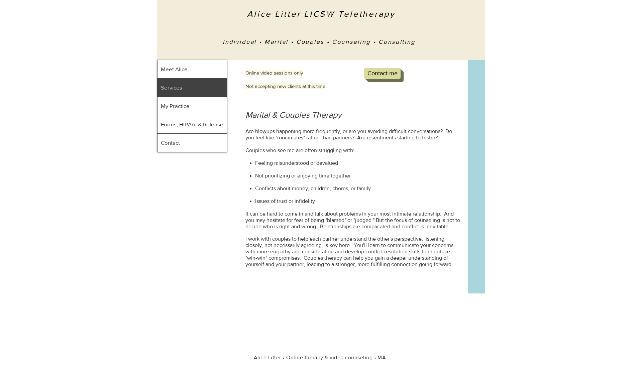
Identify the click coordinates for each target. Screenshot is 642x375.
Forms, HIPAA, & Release (192, 124)
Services (171, 87)
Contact (170, 142)
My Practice (175, 106)
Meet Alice (174, 69)
